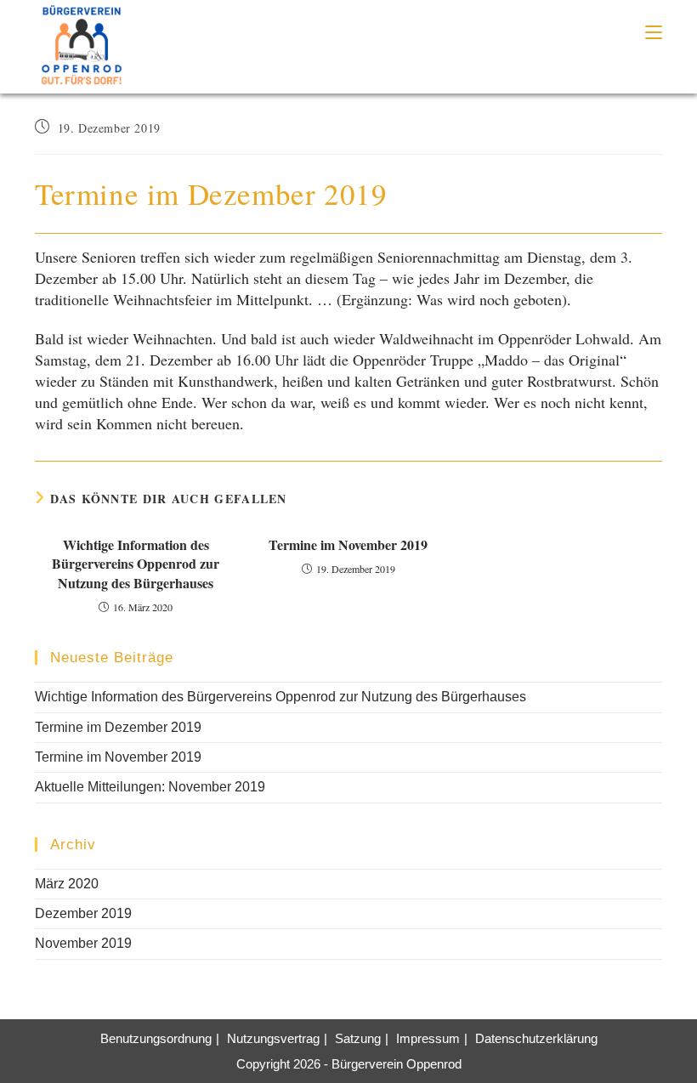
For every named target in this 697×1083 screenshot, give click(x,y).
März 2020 (67, 883)
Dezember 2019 (83, 913)
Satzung (358, 1038)
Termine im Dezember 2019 (118, 727)
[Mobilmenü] (653, 32)
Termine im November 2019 (348, 545)
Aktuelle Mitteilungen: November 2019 (150, 787)
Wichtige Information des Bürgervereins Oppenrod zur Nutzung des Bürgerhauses (135, 564)
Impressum (428, 1038)
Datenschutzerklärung (536, 1038)
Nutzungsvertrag (273, 1038)
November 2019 (83, 943)
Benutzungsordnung (156, 1038)
